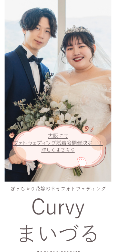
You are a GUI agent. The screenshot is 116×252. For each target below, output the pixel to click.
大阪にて (58, 136)
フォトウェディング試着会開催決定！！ (58, 142)
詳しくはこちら (58, 149)
